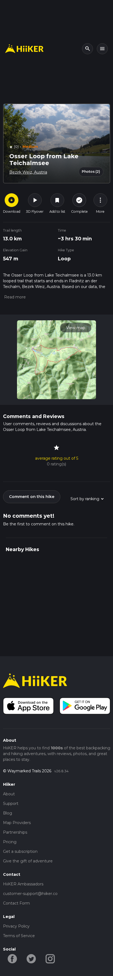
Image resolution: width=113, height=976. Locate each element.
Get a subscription (20, 851)
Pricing (9, 841)
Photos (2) (91, 171)
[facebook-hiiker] (12, 958)
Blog (7, 813)
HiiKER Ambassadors (23, 884)
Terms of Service (19, 935)
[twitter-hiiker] (31, 958)
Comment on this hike (31, 496)
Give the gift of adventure (28, 861)
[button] (14, 297)
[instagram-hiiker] (50, 958)
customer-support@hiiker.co (30, 893)
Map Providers (17, 822)
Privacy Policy (16, 926)
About (9, 793)
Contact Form (16, 903)
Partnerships (15, 832)
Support (10, 803)
